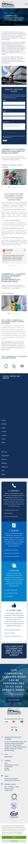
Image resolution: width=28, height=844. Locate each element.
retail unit (4, 51)
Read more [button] (5, 261)
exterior (6, 240)
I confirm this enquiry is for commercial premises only (14, 136)
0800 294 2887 (8, 756)
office (18, 50)
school (22, 50)
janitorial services (13, 241)
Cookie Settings (14, 841)
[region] (14, 833)
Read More (19, 833)
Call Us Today (14, 700)
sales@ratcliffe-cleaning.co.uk (12, 780)
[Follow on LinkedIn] (16, 730)
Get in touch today (6, 342)
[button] (8, 187)
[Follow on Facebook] (12, 730)
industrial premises (14, 51)
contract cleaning (6, 43)
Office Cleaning (7, 293)
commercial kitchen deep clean (16, 46)
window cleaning (16, 240)
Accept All (14, 837)
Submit (4, 140)
